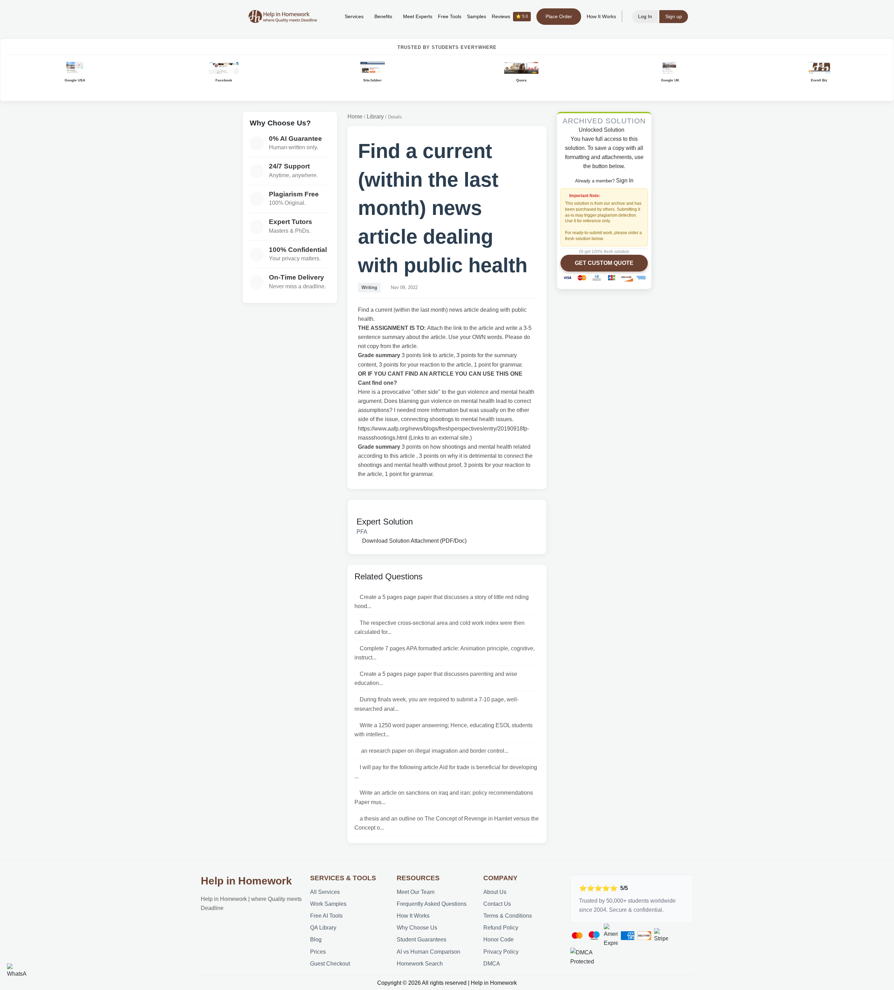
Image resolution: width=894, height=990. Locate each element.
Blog (316, 939)
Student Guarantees (421, 939)
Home (354, 116)
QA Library (323, 927)
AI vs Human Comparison (428, 951)
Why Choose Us (417, 927)
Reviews (510, 16)
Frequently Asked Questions (432, 904)
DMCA (491, 963)
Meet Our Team (415, 892)
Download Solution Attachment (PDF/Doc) (414, 540)
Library (375, 116)
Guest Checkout (330, 963)
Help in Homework (246, 881)
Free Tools (449, 16)
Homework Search (420, 963)
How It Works (601, 16)
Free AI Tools (326, 915)
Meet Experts (417, 16)
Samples (476, 16)
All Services (325, 892)
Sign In (624, 180)
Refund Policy (500, 927)
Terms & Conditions (507, 915)
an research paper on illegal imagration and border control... (434, 750)
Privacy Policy (501, 951)
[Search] (328, 16)
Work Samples (328, 904)
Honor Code (498, 939)
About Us (494, 892)
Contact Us (497, 904)
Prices (318, 951)
